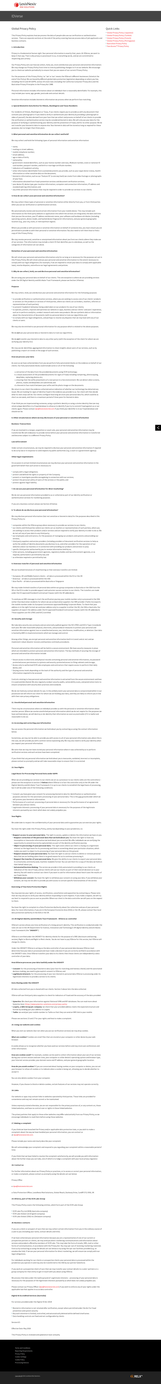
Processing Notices (22, 1363)
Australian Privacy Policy (117, 43)
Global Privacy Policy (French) (119, 38)
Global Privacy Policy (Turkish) (119, 35)
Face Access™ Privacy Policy (118, 46)
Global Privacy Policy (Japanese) (120, 32)
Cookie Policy (20, 1360)
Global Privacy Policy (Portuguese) (121, 41)
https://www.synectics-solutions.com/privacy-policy (46, 1004)
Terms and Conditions (22, 1348)
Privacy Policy (20, 1354)
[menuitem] (25, 1348)
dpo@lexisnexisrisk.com (44, 409)
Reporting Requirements (24, 1351)
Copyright (18, 1376)
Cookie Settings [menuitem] (20, 1357)
